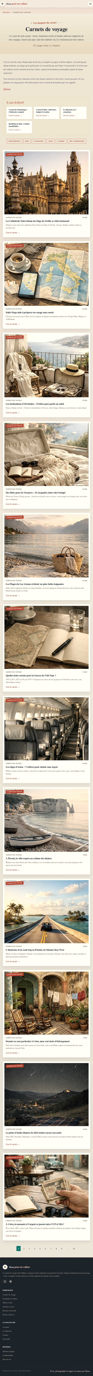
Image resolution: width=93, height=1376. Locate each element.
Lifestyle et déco (8, 1306)
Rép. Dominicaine (77, 141)
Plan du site (7, 1359)
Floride (61, 141)
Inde (27, 141)
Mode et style (7, 1302)
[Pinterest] (10, 1281)
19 (74, 1248)
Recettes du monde (9, 1310)
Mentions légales (9, 1351)
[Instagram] (5, 1281)
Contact (5, 1335)
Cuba (50, 141)
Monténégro (14, 141)
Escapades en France (10, 1298)
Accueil (6, 12)
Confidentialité (8, 1355)
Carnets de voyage (9, 1294)
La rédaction (7, 1331)
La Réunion (38, 141)
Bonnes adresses (8, 1314)
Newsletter (6, 1339)
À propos (6, 1327)
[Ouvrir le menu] (90, 3)
